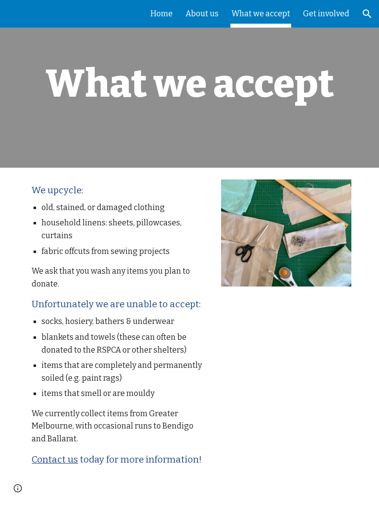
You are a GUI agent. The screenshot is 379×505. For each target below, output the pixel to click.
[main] (189, 84)
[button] (367, 14)
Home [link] (162, 13)
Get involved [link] (326, 13)
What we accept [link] (260, 13)
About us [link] (202, 13)
